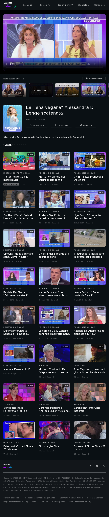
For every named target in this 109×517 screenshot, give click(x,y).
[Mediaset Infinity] (9, 5)
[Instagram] (97, 466)
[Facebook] (90, 466)
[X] (104, 466)
